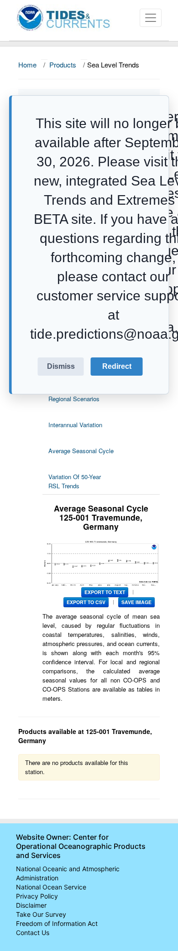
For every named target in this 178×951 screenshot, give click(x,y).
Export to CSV (86, 602)
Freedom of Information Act (57, 923)
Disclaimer (31, 905)
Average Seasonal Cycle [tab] (81, 450)
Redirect (116, 366)
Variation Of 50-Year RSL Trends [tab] (74, 481)
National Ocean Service (51, 887)
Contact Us (32, 932)
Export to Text (104, 592)
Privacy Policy (37, 896)
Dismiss (61, 366)
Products (62, 64)
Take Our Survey (41, 914)
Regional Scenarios (73, 398)
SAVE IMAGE (136, 602)
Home (27, 64)
